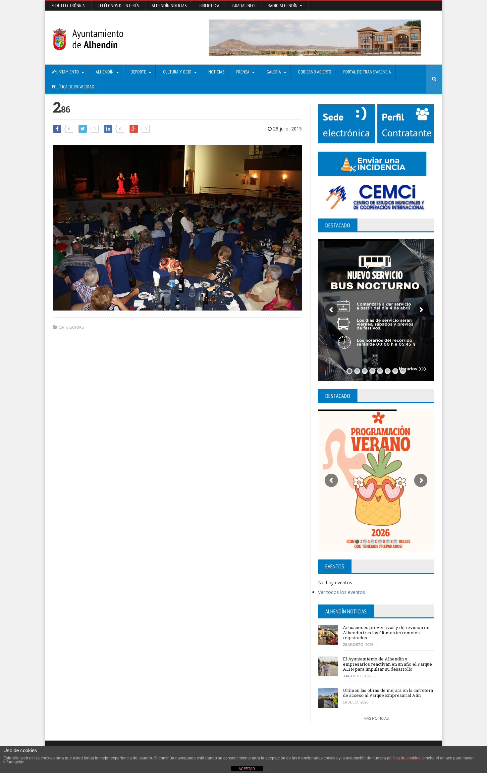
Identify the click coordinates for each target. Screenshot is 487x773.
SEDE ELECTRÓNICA (68, 6)
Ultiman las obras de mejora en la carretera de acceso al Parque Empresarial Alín (388, 693)
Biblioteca (209, 6)
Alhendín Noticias (169, 6)
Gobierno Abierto (314, 72)
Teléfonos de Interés (118, 6)
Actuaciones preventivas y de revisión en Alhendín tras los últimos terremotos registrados (386, 632)
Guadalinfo (243, 6)
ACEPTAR (247, 769)
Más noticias (376, 718)
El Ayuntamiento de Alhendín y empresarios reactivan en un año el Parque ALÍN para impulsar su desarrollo (387, 664)
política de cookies (403, 758)
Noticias (216, 72)
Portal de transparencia (367, 72)
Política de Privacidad (73, 87)
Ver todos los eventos (341, 592)
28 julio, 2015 (287, 128)
